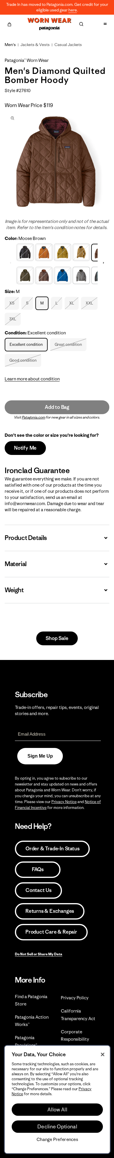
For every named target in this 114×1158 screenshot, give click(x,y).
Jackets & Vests (35, 44)
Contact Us (38, 890)
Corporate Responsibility (75, 1035)
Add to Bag (57, 407)
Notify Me (25, 448)
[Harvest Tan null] (81, 251)
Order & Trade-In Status (52, 848)
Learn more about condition (32, 379)
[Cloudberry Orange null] (44, 251)
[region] (57, 1099)
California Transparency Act (78, 1014)
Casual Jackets (68, 44)
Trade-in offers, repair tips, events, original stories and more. (57, 710)
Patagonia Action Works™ (32, 1020)
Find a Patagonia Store (31, 1000)
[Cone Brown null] (44, 275)
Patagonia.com (33, 417)
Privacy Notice (64, 801)
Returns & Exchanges (49, 911)
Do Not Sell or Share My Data (38, 954)
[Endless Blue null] (62, 275)
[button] (9, 23)
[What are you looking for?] (81, 24)
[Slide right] (103, 263)
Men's (10, 44)
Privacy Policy (75, 997)
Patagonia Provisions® (26, 1041)
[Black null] (25, 251)
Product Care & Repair (51, 932)
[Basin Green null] (25, 275)
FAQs (38, 869)
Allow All (57, 1109)
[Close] (102, 1054)
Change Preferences (57, 1139)
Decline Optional (57, 1126)
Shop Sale (57, 638)
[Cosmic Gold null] (62, 251)
